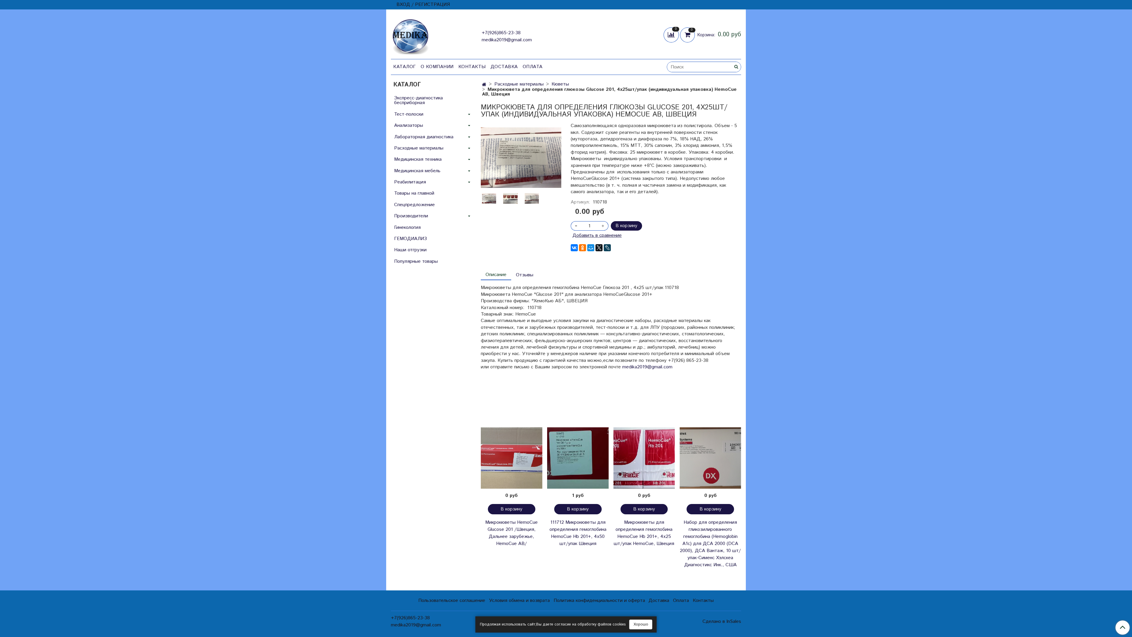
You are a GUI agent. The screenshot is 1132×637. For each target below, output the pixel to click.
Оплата (533, 66)
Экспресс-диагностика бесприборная (418, 100)
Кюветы (560, 84)
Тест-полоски (408, 114)
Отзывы (524, 275)
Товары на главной (414, 193)
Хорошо (641, 624)
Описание (496, 274)
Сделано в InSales (721, 621)
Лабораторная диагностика (423, 137)
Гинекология (407, 227)
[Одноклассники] (582, 247)
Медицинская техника (418, 159)
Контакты (472, 66)
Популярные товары (416, 261)
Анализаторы (408, 125)
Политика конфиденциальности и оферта (599, 600)
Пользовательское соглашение (451, 600)
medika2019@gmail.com (507, 40)
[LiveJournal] (607, 247)
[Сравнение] (672, 34)
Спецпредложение (414, 204)
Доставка (504, 66)
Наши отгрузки (410, 250)
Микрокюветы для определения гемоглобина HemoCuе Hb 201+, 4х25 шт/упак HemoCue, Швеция (644, 533)
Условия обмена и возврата (519, 600)
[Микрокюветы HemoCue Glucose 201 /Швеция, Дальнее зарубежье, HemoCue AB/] (511, 458)
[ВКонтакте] (574, 247)
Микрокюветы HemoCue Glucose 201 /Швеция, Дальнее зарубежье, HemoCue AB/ (511, 533)
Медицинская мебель (417, 171)
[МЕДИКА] (410, 35)
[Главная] (484, 84)
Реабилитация (410, 182)
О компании (437, 66)
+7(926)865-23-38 (501, 32)
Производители (411, 216)
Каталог (404, 66)
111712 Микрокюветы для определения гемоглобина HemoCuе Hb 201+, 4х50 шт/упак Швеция (577, 533)
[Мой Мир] (590, 247)
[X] (599, 247)
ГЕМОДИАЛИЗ (410, 238)
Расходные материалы (519, 84)
